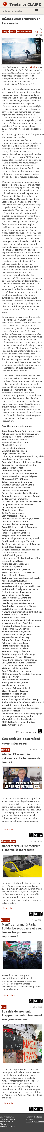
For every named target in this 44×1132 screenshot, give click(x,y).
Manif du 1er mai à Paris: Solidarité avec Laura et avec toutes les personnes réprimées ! (22, 930)
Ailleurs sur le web (11, 11)
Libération (32, 67)
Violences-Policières (24, 31)
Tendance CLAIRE (25, 4)
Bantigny (5, 31)
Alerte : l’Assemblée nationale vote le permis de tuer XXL (21, 758)
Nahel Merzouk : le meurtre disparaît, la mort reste (21, 848)
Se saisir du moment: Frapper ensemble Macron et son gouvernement (22, 1015)
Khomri (13, 31)
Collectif (39, 32)
